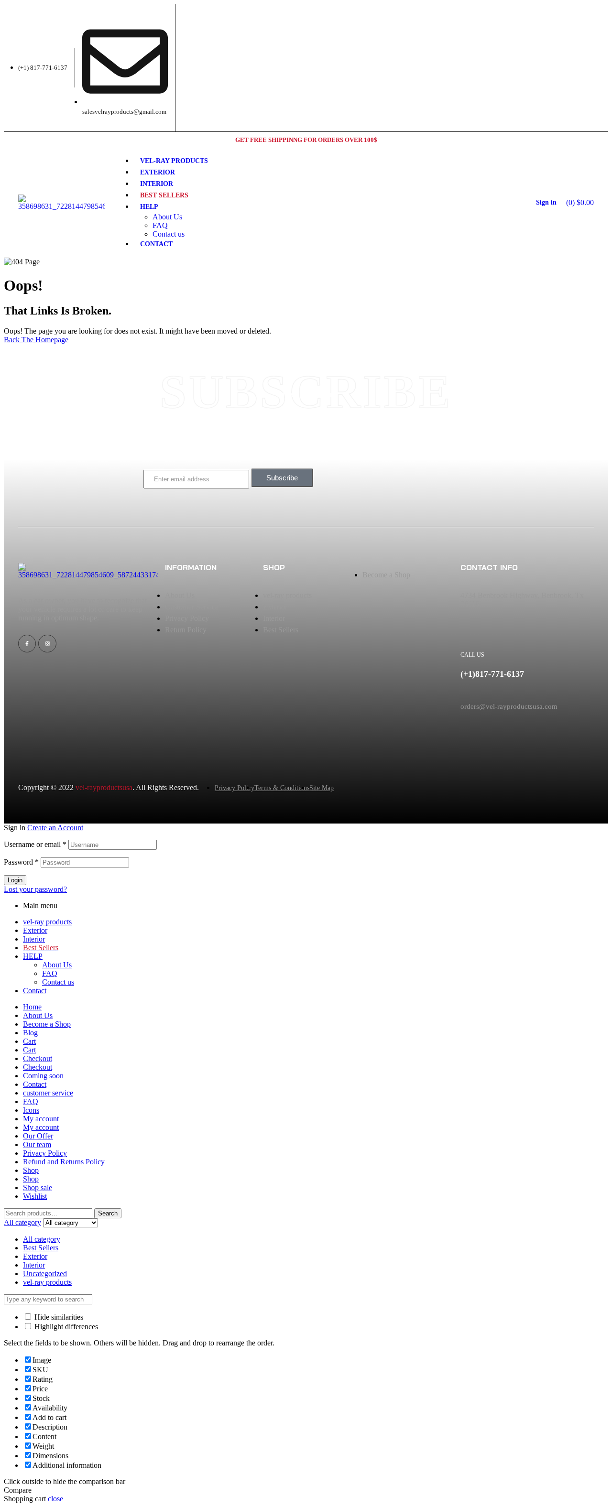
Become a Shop (47, 1024)
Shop (31, 1170)
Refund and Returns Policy (64, 1162)
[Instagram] (47, 643)
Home (32, 1007)
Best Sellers (40, 1248)
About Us (57, 965)
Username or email (35, 844)
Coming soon (43, 1076)
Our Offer (38, 1136)
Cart (29, 1041)
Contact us (58, 982)
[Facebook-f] (27, 643)
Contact (34, 991)
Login (15, 880)
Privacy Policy (45, 1153)
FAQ (49, 973)
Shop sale (37, 1187)
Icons (31, 1110)
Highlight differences (65, 1327)
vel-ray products (47, 922)
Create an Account (55, 828)
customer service (48, 1093)
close (55, 1499)
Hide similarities (58, 1317)
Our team (37, 1144)
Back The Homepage (36, 340)
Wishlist (35, 1196)
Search (108, 1213)
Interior (34, 939)
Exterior (35, 930)
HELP (33, 956)
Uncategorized (45, 1273)
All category (41, 1239)
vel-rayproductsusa (104, 787)
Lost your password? (35, 889)
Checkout (37, 1058)
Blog (30, 1033)
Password (21, 862)
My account (41, 1119)
